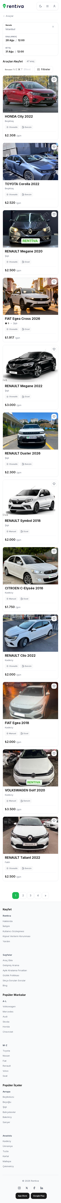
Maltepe (7, 1161)
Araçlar (10, 16)
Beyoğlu (7, 1102)
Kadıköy (7, 1141)
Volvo (5, 1071)
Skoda (6, 1021)
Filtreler (45, 69)
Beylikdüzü (8, 1096)
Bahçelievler (9, 1112)
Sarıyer (6, 1122)
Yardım (6, 941)
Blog (5, 985)
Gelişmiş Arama (11, 965)
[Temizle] (53, 26)
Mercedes (8, 1011)
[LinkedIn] (41, 1188)
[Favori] (54, 79)
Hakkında (8, 921)
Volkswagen (9, 1006)
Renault (7, 1065)
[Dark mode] (40, 6)
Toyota (6, 1050)
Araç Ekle (8, 960)
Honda (6, 1026)
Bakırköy (7, 1117)
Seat (5, 1075)
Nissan (6, 1055)
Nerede (9, 25)
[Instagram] (19, 1188)
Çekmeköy (8, 1166)
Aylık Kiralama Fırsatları (15, 970)
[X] (26, 1188)
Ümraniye (8, 1146)
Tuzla (5, 1151)
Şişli (5, 1107)
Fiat (4, 1060)
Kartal (6, 1156)
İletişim (6, 926)
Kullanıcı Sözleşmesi (13, 931)
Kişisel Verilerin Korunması (16, 936)
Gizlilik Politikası (11, 975)
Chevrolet (8, 1031)
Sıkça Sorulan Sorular (14, 980)
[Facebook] (34, 1188)
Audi (5, 1016)
